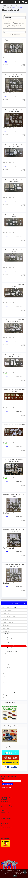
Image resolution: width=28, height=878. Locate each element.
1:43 (5, 662)
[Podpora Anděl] (5, 846)
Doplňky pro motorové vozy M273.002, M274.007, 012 (14, 565)
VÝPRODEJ (4, 698)
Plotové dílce (8, 653)
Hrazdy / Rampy (9, 638)
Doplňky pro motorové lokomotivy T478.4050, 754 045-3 (14, 110)
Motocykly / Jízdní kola (8, 616)
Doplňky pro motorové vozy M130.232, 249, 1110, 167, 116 (14, 530)
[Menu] (26, 2)
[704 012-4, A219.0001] (13, 396)
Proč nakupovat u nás (6, 803)
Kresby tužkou (6, 686)
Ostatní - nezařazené (10, 657)
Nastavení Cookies (5, 812)
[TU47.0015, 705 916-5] (13, 469)
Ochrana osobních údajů (6, 806)
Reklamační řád (4, 810)
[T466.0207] (13, 257)
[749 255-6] (13, 432)
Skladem (22, 25)
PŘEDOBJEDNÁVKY (6, 695)
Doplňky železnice (9, 642)
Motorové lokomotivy (12, 646)
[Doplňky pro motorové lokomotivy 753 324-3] (13, 48)
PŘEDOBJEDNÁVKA (13, 25)
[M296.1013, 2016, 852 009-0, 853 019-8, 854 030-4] (13, 328)
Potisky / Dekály (6, 628)
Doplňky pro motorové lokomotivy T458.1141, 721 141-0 (14, 145)
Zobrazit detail (18, 62)
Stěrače (6, 640)
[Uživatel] (15, 2)
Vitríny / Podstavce (7, 622)
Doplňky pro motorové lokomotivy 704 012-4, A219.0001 (14, 390)
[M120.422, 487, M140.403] (13, 505)
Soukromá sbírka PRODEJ (9, 607)
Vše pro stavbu (6, 674)
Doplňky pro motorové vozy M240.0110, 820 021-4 (14, 285)
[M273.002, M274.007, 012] (14, 575)
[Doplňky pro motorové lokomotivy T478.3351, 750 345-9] (14, 85)
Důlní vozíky (5, 625)
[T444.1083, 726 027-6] (13, 362)
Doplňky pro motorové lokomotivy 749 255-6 (14, 425)
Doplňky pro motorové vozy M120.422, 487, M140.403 (14, 495)
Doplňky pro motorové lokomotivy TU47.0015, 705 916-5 (14, 460)
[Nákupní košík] (22, 2)
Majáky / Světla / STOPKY (8, 665)
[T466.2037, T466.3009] (13, 187)
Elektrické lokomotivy (12, 648)
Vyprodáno (18, 27)
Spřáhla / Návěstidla (12, 651)
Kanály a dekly (8, 655)
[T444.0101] (13, 222)
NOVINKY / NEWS (6, 610)
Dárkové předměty (7, 683)
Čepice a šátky (6, 689)
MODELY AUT (5, 613)
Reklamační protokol (5, 825)
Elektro (4, 680)
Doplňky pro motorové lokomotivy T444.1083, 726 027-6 (14, 355)
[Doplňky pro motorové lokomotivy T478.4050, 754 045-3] (13, 120)
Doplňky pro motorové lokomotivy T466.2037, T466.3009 (14, 180)
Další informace (22, 874)
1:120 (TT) (6, 633)
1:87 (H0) (6, 660)
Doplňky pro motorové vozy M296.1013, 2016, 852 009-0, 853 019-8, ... (14, 320)
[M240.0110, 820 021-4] (13, 293)
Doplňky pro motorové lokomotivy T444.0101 (14, 215)
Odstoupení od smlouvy (6, 827)
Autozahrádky (8, 636)
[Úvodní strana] (2, 2)
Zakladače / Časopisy (8, 668)
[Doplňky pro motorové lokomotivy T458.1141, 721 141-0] (13, 152)
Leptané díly (5, 631)
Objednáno (15, 23)
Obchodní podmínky (5, 805)
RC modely (5, 671)
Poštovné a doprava (5, 808)
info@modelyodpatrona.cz (7, 822)
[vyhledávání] (19, 2)
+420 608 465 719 (5, 820)
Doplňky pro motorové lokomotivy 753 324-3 (14, 40)
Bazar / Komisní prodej (8, 692)
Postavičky (5, 619)
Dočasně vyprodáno (13, 22)
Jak (4, 801)
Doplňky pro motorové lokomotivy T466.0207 (14, 250)
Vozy (8, 649)
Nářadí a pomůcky (7, 677)
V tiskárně (11, 27)
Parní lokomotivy (11, 644)
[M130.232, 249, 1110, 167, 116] (14, 540)
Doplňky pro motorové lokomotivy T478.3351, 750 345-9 (14, 75)
